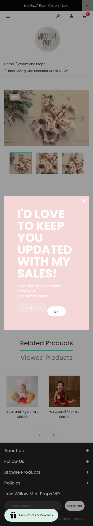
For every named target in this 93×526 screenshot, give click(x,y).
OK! (56, 311)
